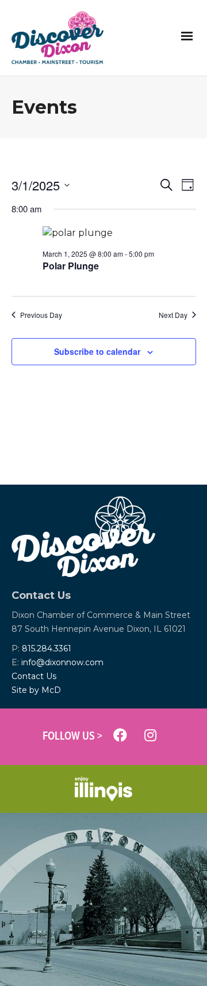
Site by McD (36, 690)
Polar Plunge (71, 265)
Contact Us (34, 676)
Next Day (173, 315)
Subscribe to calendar (97, 351)
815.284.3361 (46, 648)
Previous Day (41, 315)
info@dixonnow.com (62, 662)
